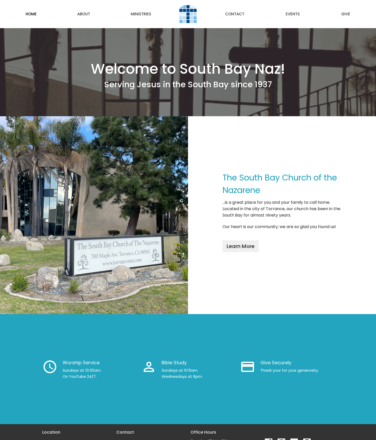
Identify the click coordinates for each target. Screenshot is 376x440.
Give (345, 14)
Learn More (241, 246)
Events (293, 14)
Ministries (141, 14)
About (83, 14)
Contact (234, 14)
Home (31, 14)
